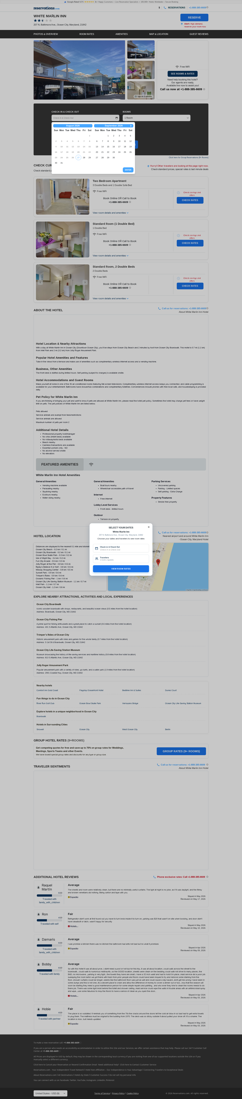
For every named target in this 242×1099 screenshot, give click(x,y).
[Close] (149, 527)
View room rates (121, 569)
